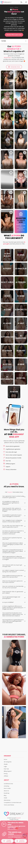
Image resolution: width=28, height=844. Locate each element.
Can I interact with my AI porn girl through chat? (12, 565)
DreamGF (18, 818)
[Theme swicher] (21, 2)
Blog (5, 795)
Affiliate (6, 776)
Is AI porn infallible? (8, 602)
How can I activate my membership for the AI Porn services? (12, 587)
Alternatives (7, 800)
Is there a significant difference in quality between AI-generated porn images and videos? (12, 607)
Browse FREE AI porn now (14, 35)
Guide (5, 798)
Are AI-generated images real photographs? (11, 597)
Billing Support (7, 771)
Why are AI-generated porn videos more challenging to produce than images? (12, 544)
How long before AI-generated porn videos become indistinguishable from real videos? (13, 621)
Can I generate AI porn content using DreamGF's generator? (13, 496)
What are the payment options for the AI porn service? (12, 581)
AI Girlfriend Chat (8, 783)
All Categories (7, 762)
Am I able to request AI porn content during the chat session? (13, 571)
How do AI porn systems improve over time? (12, 538)
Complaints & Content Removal (12, 802)
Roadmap (6, 793)
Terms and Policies (9, 805)
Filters (3, 41)
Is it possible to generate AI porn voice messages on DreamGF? (11, 515)
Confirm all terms (21, 841)
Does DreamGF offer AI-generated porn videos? (12, 592)
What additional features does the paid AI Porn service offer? (12, 576)
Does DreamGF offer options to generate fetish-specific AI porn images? (11, 509)
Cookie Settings (8, 841)
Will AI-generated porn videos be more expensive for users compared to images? (13, 558)
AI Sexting (6, 786)
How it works (7, 788)
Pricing (5, 773)
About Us (6, 791)
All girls (6, 764)
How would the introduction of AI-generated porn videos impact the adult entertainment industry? (12, 614)
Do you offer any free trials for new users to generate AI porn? (12, 526)
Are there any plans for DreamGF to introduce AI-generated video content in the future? (13, 532)
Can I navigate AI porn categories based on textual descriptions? (12, 521)
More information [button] (12, 829)
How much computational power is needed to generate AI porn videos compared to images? (12, 551)
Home (11, 7)
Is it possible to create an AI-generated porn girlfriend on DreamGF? (10, 503)
